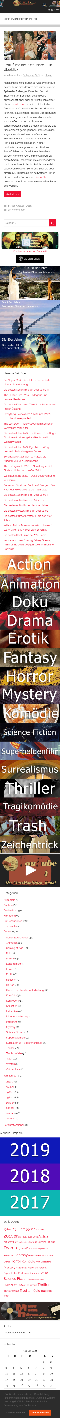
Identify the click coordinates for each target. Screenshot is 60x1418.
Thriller (10, 1048)
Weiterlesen (12, 194)
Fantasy (10, 979)
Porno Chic (41, 177)
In (12, 104)
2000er (10, 1108)
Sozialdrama (39, 1279)
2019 (35, 1236)
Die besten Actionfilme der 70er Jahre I (25, 500)
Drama (10, 958)
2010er (10, 1113)
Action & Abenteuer (17, 937)
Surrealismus (12, 1285)
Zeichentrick (13, 1069)
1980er (10, 1097)
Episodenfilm (13, 963)
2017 (25, 1237)
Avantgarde (22, 1242)
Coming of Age (14, 948)
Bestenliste (10, 910)
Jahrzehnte (10, 1075)
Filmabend (10, 915)
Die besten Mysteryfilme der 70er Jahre (26, 510)
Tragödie (46, 1290)
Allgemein (9, 899)
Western (11, 1064)
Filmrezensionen (13, 921)
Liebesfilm (12, 1011)
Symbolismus (29, 1285)
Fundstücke (10, 926)
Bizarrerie (32, 1242)
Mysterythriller (21, 1268)
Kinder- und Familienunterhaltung (25, 990)
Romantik (34, 1273)
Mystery (10, 1027)
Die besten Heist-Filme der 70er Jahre (25, 535)
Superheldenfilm (15, 1037)
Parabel (42, 1267)
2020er (10, 1118)
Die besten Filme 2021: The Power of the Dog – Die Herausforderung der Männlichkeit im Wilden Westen (30, 437)
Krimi (38, 1262)
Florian (48, 75)
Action (43, 1236)
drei (16, 104)
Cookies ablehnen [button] (16, 1412)
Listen (21, 104)
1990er (10, 1102)
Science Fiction (14, 1032)
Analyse (20, 205)
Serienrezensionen (14, 1125)
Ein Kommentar (16, 209)
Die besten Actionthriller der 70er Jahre (26, 505)
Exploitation (43, 1248)
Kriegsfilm (11, 1005)
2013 (20, 1237)
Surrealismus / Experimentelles (24, 1042)
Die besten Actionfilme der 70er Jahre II (26, 494)
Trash (9, 1058)
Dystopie (22, 1248)
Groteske (32, 1255)
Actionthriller (10, 1242)
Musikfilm (11, 1021)
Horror (10, 984)
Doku (9, 953)
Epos (9, 969)
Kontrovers (12, 1000)
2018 (30, 1237)
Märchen (33, 1267)
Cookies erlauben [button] (40, 1412)
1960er (10, 1087)
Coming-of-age (46, 1241)
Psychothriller (11, 1273)
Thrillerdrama (11, 1290)
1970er (11, 205)
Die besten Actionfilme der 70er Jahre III (26, 389)
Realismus (23, 1273)
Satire (44, 1273)
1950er (10, 1081)
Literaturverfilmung (17, 1016)
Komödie (11, 995)
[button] (37, 1405)
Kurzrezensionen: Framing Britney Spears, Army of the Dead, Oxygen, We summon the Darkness (29, 544)
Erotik (29, 205)
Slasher (31, 1279)
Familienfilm (9, 1256)
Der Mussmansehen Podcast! (30, 251)
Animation (12, 942)
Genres (8, 931)
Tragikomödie (14, 1053)
